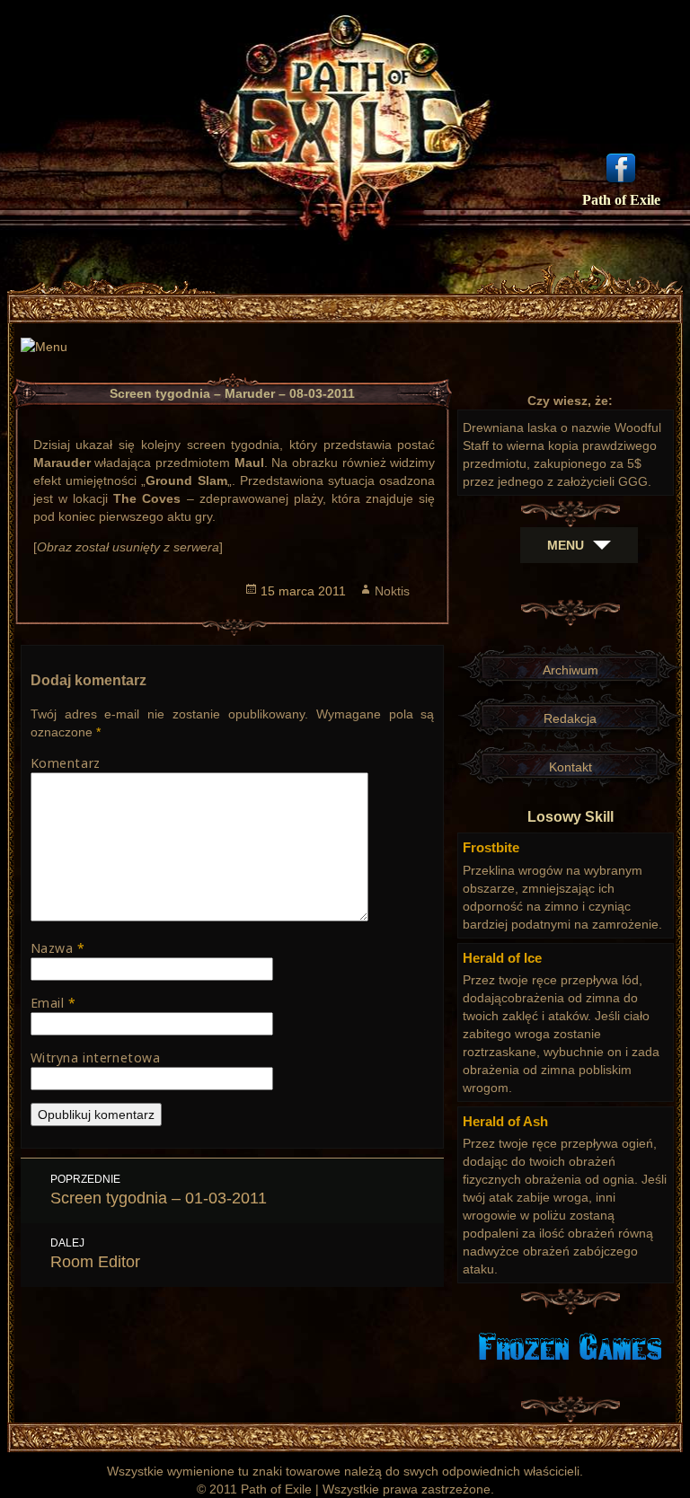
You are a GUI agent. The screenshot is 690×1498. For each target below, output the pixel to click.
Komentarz (66, 762)
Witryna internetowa (96, 1057)
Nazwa (58, 947)
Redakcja (570, 718)
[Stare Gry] (570, 1345)
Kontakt (570, 767)
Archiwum (570, 670)
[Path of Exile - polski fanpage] (620, 166)
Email (53, 1002)
